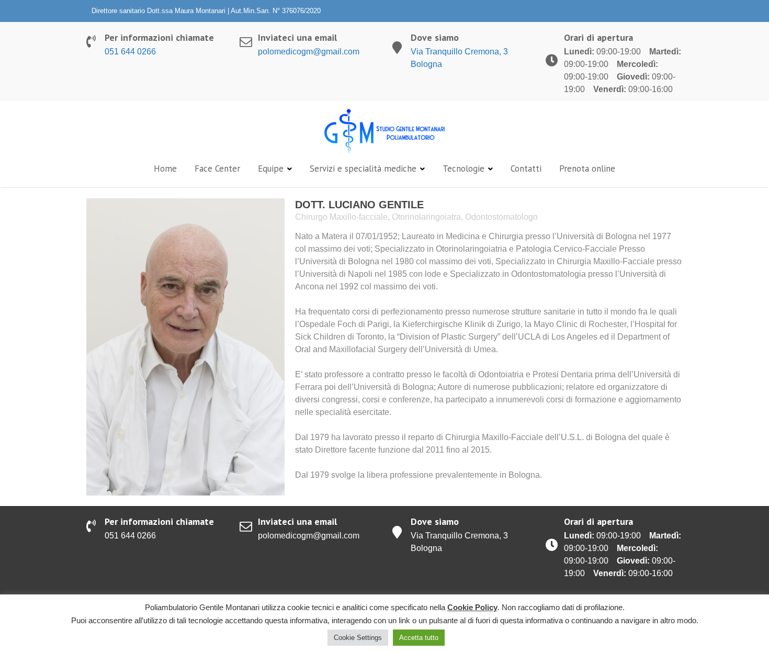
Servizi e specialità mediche (363, 168)
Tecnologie (463, 168)
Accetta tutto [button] (418, 638)
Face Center (217, 168)
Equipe (271, 168)
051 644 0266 (130, 51)
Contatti (526, 168)
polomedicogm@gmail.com (308, 51)
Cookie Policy (472, 607)
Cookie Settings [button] (358, 638)
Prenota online (587, 168)
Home (165, 168)
